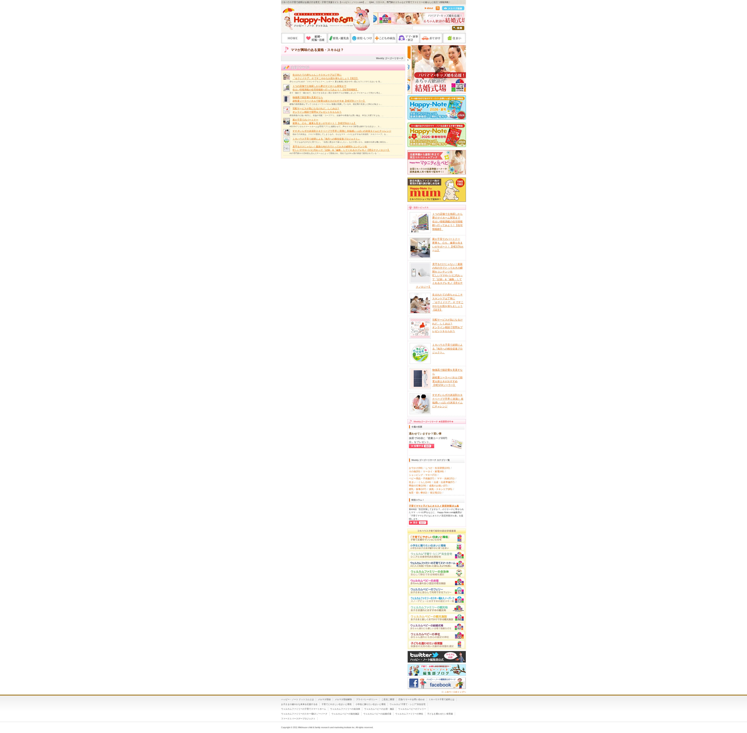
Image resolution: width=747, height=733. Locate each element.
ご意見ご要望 (387, 699)
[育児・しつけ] (362, 38)
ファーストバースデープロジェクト (298, 718)
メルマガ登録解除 (343, 699)
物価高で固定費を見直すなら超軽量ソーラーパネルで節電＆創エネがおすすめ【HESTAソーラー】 (447, 377)
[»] (460, 19)
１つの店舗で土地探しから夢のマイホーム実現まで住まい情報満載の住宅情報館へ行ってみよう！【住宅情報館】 (447, 222)
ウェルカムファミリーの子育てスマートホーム (303, 709)
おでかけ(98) (416, 468)
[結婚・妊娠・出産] (315, 38)
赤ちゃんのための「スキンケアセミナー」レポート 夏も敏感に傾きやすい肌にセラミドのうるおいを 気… (335, 81)
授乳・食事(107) (417, 489)
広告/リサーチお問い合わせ (411, 699)
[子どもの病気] (385, 38)
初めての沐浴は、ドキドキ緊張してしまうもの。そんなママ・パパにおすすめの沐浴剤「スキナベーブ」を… (340, 134)
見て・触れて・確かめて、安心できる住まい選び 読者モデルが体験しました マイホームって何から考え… (335, 93)
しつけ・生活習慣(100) (437, 468)
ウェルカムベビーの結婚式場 (377, 714)
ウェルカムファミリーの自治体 (345, 709)
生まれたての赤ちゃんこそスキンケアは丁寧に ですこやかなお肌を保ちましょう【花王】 (447, 302)
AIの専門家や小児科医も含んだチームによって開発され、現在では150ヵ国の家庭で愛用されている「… (335, 153)
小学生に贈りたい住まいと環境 (371, 704)
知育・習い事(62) (418, 492)
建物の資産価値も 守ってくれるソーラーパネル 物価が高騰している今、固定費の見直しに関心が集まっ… (335, 104)
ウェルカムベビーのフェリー (412, 709)
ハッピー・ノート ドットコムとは (297, 699)
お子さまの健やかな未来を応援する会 (299, 704)
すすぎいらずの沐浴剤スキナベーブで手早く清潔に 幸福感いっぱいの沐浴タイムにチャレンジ (342, 131)
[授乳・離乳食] (339, 38)
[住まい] (454, 38)
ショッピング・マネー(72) (423, 475)
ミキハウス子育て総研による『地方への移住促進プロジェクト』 (326, 138)
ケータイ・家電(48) (433, 471)
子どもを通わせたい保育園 (440, 714)
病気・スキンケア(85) (440, 489)
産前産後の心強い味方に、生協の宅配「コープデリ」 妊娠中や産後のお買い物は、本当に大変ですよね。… (336, 115)
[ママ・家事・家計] (408, 38)
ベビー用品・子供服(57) (421, 478)
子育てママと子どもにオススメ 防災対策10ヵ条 (434, 506)
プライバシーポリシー (366, 699)
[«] (377, 19)
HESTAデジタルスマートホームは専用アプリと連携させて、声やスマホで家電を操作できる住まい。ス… (335, 126)
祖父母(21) (435, 492)
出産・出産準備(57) (444, 482)
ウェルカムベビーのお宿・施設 (379, 709)
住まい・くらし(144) (420, 482)
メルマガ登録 (324, 699)
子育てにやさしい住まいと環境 (337, 704)
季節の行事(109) (417, 485)
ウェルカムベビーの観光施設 (345, 714)
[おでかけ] (431, 38)
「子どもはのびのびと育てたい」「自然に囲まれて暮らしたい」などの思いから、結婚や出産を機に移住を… (340, 142)
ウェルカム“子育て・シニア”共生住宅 (407, 704)
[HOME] (292, 38)
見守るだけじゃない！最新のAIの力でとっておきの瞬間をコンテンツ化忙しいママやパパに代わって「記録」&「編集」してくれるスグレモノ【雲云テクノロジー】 (439, 275)
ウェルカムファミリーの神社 (409, 714)
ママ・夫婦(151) (445, 478)
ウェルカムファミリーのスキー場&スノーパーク (304, 714)
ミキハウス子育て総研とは (441, 699)
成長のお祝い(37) (438, 485)
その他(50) (414, 471)
